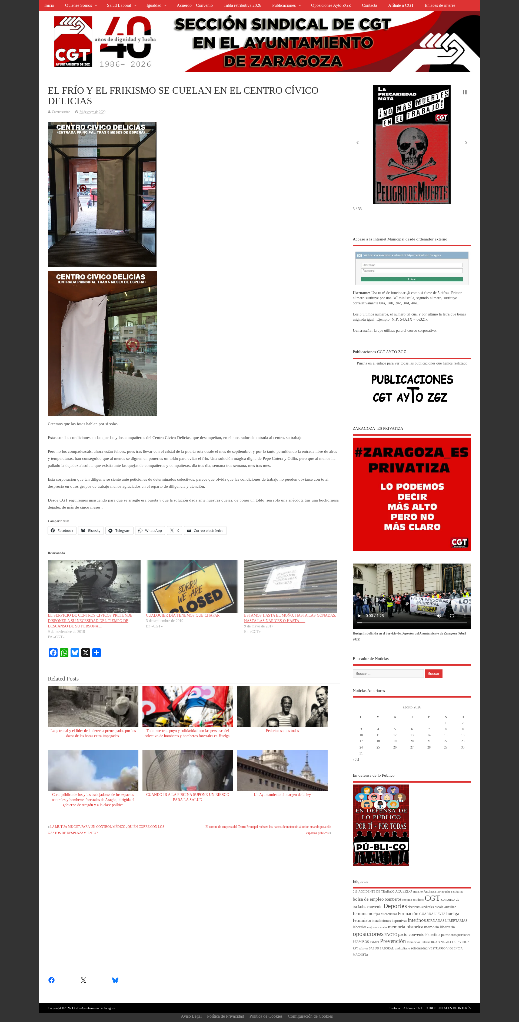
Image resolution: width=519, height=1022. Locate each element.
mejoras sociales (377, 927)
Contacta (369, 5)
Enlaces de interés (440, 5)
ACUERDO (403, 891)
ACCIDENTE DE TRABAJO (376, 891)
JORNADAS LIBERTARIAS (447, 921)
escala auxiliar (445, 907)
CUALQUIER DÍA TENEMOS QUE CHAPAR (182, 615)
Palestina (432, 934)
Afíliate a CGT (401, 5)
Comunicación (61, 112)
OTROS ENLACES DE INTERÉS (448, 1008)
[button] (357, 143)
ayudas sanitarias (452, 891)
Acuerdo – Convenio (195, 5)
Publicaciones (284, 5)
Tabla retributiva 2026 (242, 5)
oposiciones (368, 933)
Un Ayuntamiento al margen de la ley (282, 795)
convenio (374, 906)
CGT (432, 898)
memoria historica (405, 926)
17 (361, 741)
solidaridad (419, 948)
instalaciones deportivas (389, 921)
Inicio (49, 5)
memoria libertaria (439, 927)
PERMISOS (361, 942)
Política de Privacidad (225, 1016)
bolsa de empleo (368, 899)
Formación (408, 913)
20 (412, 741)
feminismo (363, 913)
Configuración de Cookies (310, 1016)
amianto (418, 891)
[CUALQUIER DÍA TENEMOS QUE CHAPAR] (192, 586)
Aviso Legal (191, 1016)
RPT (355, 948)
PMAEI (374, 941)
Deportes (395, 905)
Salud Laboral (119, 5)
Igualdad (154, 5)
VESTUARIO (436, 948)
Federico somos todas (282, 731)
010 (355, 891)
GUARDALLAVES (432, 914)
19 (395, 741)
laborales (359, 927)
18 (378, 741)
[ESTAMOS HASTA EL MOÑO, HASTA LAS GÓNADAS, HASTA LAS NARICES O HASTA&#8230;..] (290, 586)
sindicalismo (402, 948)
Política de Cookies (265, 1016)
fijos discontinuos (385, 914)
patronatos (449, 935)
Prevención (393, 941)
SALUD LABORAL (381, 948)
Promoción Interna (418, 941)
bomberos (393, 899)
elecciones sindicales (421, 907)
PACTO (390, 934)
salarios (363, 948)
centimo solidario (413, 899)
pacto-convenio (411, 934)
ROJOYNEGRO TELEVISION (450, 941)
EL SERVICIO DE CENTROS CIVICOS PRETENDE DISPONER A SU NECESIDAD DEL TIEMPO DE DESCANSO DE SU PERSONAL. (90, 620)
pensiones (463, 935)
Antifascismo (432, 891)
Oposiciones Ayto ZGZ (331, 5)
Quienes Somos (78, 5)
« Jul (356, 759)
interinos (417, 920)
